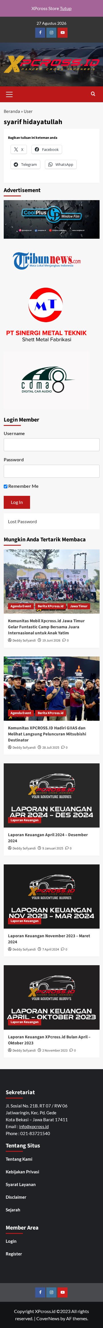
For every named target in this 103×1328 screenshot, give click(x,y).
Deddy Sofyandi (24, 640)
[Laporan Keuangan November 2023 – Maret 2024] (52, 896)
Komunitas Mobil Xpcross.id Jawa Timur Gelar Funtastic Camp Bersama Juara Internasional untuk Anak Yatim (46, 627)
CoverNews (48, 1318)
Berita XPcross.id (51, 606)
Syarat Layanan (21, 1184)
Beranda (12, 111)
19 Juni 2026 (51, 640)
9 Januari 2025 (52, 848)
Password (14, 459)
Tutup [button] (66, 8)
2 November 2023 (55, 1050)
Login (11, 1241)
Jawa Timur (79, 606)
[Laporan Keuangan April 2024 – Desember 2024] (52, 795)
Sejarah (13, 1209)
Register (14, 1253)
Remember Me (23, 486)
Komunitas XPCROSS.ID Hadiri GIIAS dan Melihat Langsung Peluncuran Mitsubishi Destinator (47, 734)
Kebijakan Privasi (22, 1171)
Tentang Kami (19, 1159)
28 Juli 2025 (50, 747)
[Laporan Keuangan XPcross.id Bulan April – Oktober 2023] (52, 997)
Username (14, 433)
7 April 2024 (50, 949)
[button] (9, 93)
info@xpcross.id (34, 1126)
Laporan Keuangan (25, 820)
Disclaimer (16, 1197)
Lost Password (22, 521)
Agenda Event (21, 606)
